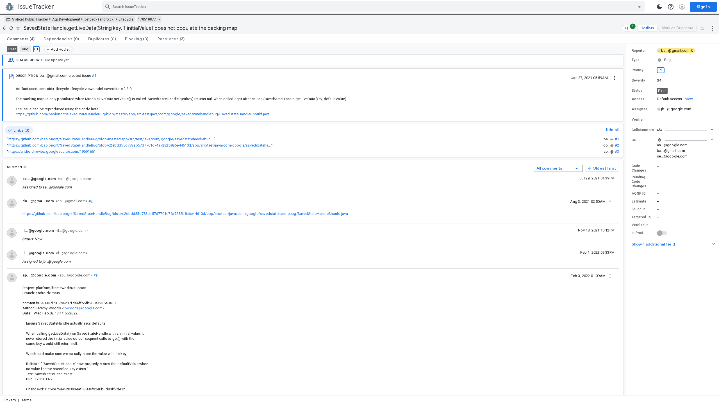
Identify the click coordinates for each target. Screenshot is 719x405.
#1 (94, 75)
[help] (670, 6)
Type (636, 60)
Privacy (10, 400)
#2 (617, 145)
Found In (638, 209)
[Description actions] (614, 77)
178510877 (147, 19)
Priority (637, 70)
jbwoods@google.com (83, 308)
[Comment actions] (610, 201)
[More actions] (712, 28)
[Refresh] (11, 28)
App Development (66, 19)
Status (637, 91)
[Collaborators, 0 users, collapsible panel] (685, 129)
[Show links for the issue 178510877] (159, 19)
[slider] (627, 219)
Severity (638, 80)
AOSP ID (639, 193)
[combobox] (374, 6)
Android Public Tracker (30, 19)
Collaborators (643, 130)
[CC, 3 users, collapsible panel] (685, 139)
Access (638, 99)
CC (634, 140)
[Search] (107, 6)
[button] (673, 60)
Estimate (639, 201)
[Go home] (4, 28)
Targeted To (641, 217)
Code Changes (639, 168)
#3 (617, 151)
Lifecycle (126, 19)
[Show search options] (639, 6)
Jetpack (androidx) (99, 19)
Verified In (640, 225)
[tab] (20, 39)
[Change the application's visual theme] (659, 6)
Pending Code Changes (639, 181)
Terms (27, 400)
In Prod (637, 233)
